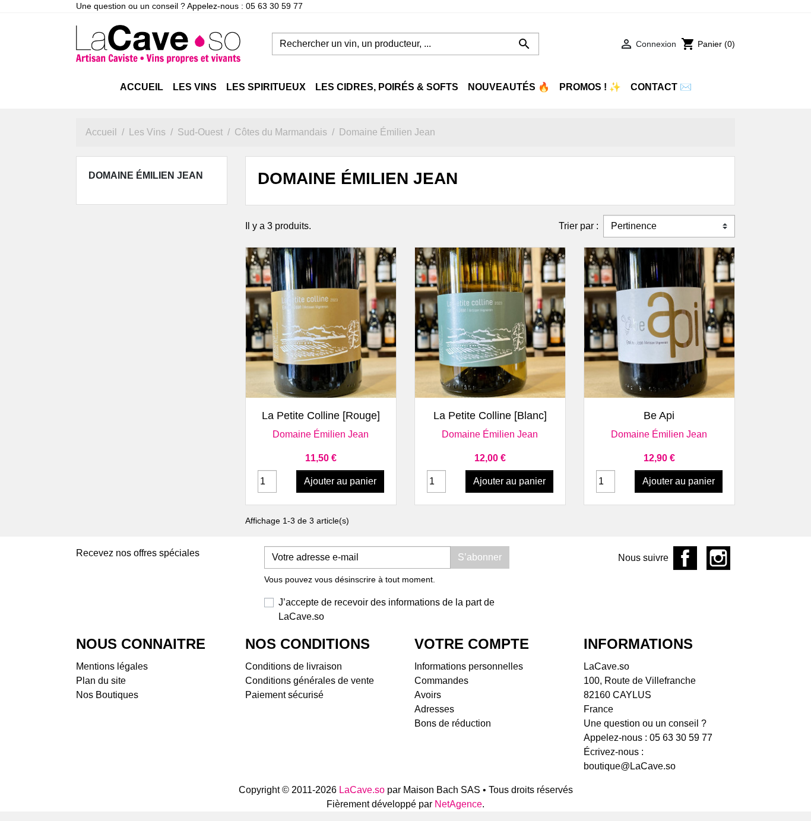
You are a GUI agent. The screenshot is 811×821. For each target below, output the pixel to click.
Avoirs (427, 695)
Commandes (441, 681)
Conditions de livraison (293, 666)
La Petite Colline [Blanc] (490, 415)
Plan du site (101, 681)
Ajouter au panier (340, 481)
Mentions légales (112, 666)
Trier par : (578, 226)
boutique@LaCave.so (630, 766)
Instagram (718, 558)
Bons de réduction (452, 723)
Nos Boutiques (107, 695)
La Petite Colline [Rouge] (321, 415)
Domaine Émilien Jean (145, 175)
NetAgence (458, 804)
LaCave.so (362, 790)
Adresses (434, 709)
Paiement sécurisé (284, 695)
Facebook (685, 558)
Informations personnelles (468, 666)
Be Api (659, 415)
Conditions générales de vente (309, 681)
